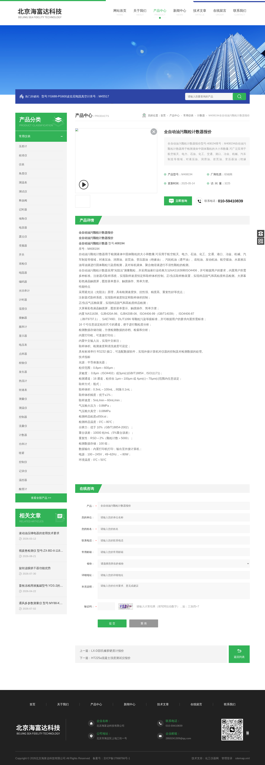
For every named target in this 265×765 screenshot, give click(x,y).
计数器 (23, 434)
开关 (21, 254)
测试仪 (23, 191)
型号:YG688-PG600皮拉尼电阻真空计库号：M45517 (75, 96)
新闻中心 (129, 704)
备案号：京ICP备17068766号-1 (111, 758)
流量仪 (23, 425)
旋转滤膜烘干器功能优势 (35, 568)
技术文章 (163, 704)
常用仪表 (24, 136)
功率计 (23, 443)
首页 (163, 115)
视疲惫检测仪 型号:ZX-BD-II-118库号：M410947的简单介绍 (57, 550)
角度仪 (23, 173)
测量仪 (23, 398)
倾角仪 (23, 218)
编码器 (23, 281)
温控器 (23, 480)
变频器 (23, 245)
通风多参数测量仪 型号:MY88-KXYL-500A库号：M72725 (55, 603)
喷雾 (21, 452)
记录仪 (23, 470)
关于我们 (63, 704)
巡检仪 (23, 263)
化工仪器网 (212, 758)
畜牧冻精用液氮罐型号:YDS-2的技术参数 (45, 585)
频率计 (23, 326)
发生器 (23, 371)
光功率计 (24, 290)
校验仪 (23, 362)
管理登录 (227, 758)
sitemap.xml (242, 758)
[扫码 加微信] (260, 241)
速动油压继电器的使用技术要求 (39, 533)
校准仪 (23, 155)
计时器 (23, 299)
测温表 (23, 182)
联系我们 (229, 704)
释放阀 (23, 200)
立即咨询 (181, 200)
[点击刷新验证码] (125, 606)
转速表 (23, 389)
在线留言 (196, 704)
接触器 (23, 317)
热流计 (23, 380)
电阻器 (23, 272)
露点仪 (23, 236)
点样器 (23, 353)
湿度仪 (23, 308)
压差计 (23, 146)
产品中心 (174, 115)
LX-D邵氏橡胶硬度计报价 (107, 650)
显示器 (23, 335)
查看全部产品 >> (41, 497)
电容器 (23, 227)
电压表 (23, 344)
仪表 (21, 164)
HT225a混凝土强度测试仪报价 (111, 658)
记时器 (23, 209)
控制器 (23, 416)
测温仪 (23, 407)
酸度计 (23, 489)
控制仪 (23, 461)
